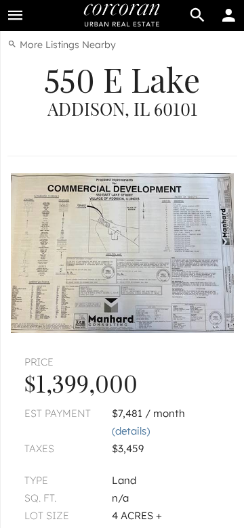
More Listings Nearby (66, 45)
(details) (131, 430)
